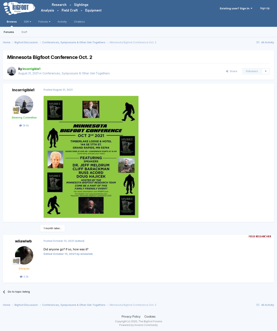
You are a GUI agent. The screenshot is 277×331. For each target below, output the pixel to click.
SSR (27, 21)
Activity (62, 21)
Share (232, 71)
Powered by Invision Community (138, 325)
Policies (43, 21)
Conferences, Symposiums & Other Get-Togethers (76, 73)
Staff (24, 32)
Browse (12, 21)
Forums (9, 32)
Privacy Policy (131, 316)
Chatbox (79, 21)
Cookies (150, 316)
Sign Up (265, 8)
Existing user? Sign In (235, 8)
